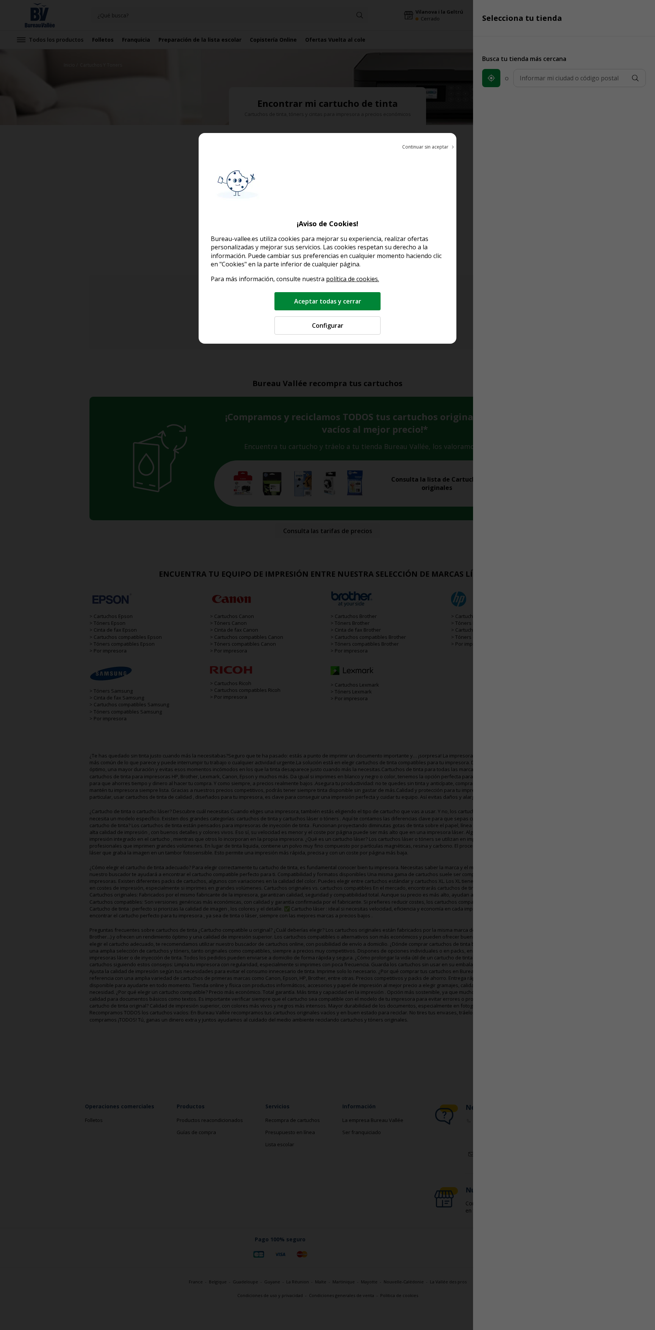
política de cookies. (352, 279)
